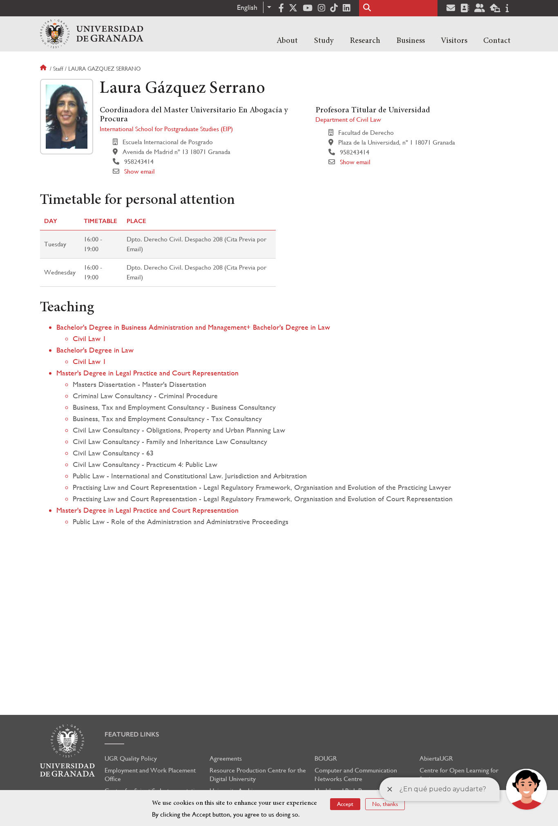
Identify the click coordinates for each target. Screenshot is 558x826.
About (287, 41)
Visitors (454, 41)
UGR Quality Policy (131, 758)
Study (324, 41)
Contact (497, 41)
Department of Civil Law (348, 119)
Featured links (132, 734)
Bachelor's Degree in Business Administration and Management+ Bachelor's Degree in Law (193, 327)
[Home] (91, 34)
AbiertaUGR (436, 758)
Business (410, 41)
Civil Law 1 (89, 338)
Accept (345, 804)
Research (365, 41)
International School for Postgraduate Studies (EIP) (166, 129)
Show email (139, 171)
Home (44, 69)
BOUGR (326, 758)
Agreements (226, 758)
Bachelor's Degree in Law (95, 350)
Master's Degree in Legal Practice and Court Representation (147, 372)
